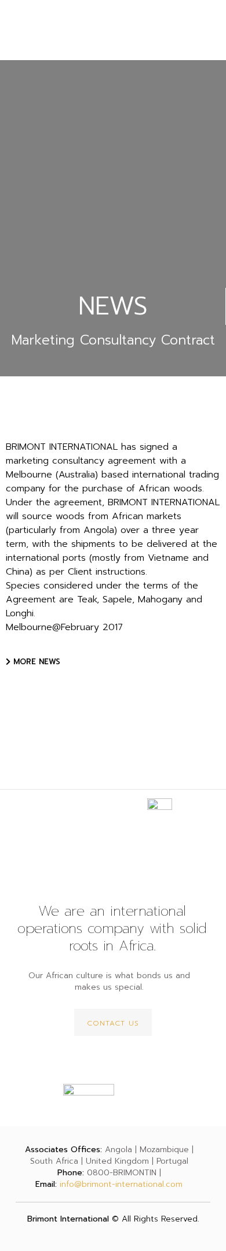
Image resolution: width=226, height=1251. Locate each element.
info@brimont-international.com (121, 1184)
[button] (33, 661)
